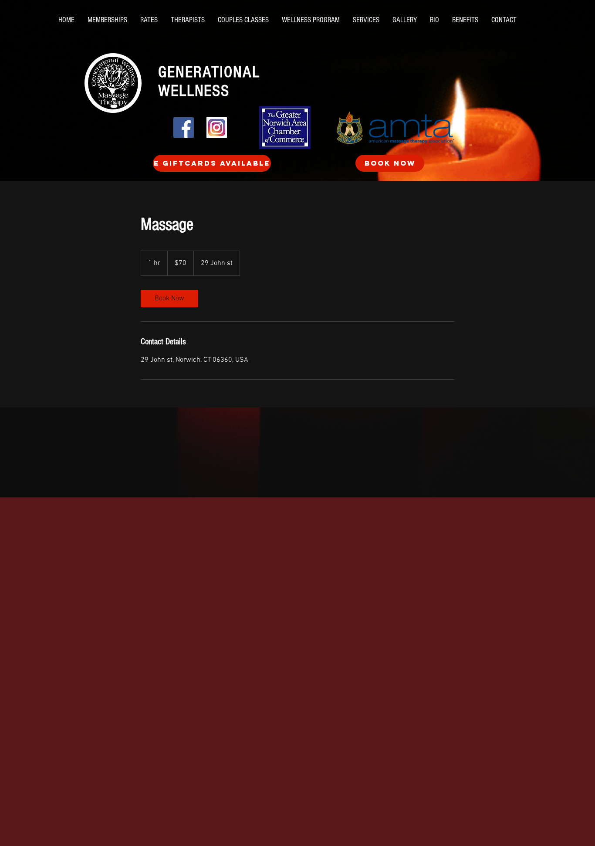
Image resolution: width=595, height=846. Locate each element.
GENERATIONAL (209, 72)
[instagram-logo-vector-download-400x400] (216, 127)
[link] (169, 298)
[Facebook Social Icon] (183, 127)
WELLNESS (194, 91)
